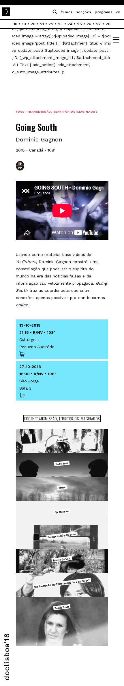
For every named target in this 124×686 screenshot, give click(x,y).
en (118, 12)
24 (70, 24)
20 (33, 24)
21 (42, 24)
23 (60, 24)
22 (50, 24)
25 (79, 24)
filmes (66, 12)
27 (98, 24)
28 (108, 24)
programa (103, 12)
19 (24, 24)
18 (16, 24)
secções (83, 12)
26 (89, 24)
